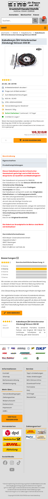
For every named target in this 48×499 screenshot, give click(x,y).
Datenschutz (8, 404)
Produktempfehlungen (13, 165)
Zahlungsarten (9, 397)
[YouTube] (12, 469)
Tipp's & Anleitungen (35, 373)
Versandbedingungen (12, 394)
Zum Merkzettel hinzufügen (16, 95)
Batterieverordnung (11, 380)
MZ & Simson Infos (34, 380)
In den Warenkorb (32, 140)
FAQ (28, 390)
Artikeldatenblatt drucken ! (16, 87)
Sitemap (6, 376)
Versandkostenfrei (41, 135)
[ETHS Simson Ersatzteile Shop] (24, 6)
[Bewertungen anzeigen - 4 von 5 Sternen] (6, 80)
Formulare (31, 387)
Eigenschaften (9, 160)
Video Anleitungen (34, 376)
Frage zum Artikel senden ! (15, 91)
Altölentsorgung (9, 383)
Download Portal (33, 383)
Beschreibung (9, 156)
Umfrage (30, 394)
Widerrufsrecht (9, 401)
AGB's (5, 411)
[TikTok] (18, 462)
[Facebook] (5, 462)
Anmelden (14, 15)
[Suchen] (35, 21)
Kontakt (6, 373)
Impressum (7, 407)
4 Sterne (4, 269)
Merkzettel (26, 15)
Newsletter (31, 397)
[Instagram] (12, 462)
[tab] (24, 156)
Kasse (36, 15)
